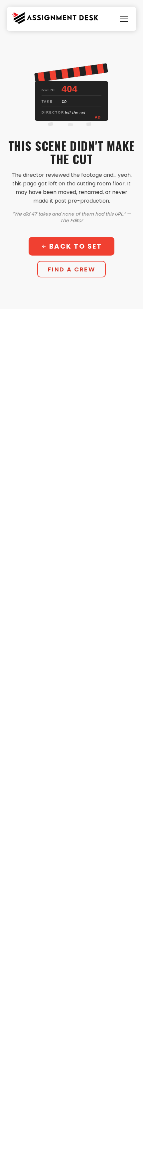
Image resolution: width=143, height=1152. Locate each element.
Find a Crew (71, 269)
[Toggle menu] (123, 19)
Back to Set (75, 246)
